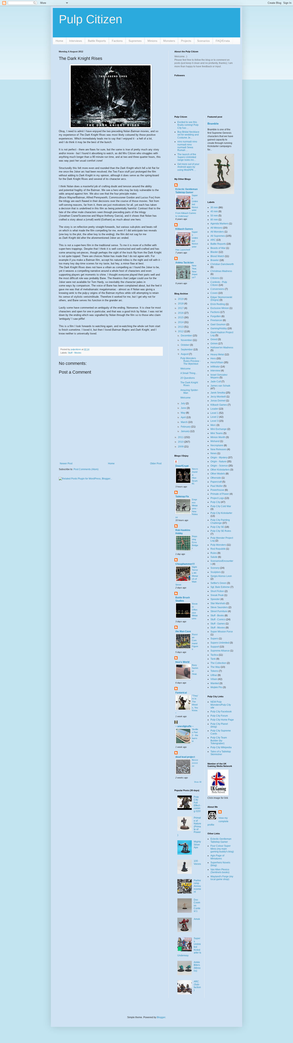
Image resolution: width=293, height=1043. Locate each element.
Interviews (75, 40)
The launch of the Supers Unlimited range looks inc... (186, 157)
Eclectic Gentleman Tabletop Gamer (220, 840)
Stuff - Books (217, 615)
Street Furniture (218, 611)
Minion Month (217, 437)
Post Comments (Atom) (86, 469)
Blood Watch (217, 256)
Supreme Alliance (220, 650)
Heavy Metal (217, 354)
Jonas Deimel (217, 400)
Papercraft (216, 481)
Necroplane (216, 445)
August (185, 354)
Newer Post (66, 463)
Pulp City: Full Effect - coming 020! (197, 804)
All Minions (216, 227)
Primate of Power (219, 494)
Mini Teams (216, 433)
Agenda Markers (219, 223)
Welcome (185, 368)
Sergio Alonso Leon (221, 576)
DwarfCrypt (182, 466)
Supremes (135, 40)
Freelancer (216, 320)
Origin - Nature (218, 461)
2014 (181, 322)
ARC (213, 240)
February (186, 426)
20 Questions (187, 378)
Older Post (155, 463)
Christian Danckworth (222, 264)
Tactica (214, 654)
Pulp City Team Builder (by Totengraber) (218, 740)
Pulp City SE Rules (220, 531)
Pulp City (215, 502)
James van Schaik (220, 385)
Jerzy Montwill (218, 396)
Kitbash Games (184, 229)
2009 (181, 446)
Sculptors (215, 572)
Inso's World (182, 662)
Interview (215, 370)
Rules (213, 553)
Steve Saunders (219, 607)
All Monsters (217, 231)
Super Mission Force (221, 631)
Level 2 (214, 417)
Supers (214, 638)
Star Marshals (217, 603)
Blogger (161, 1017)
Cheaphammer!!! (185, 564)
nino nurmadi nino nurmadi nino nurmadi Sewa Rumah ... (187, 146)
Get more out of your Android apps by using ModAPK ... (188, 167)
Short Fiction (217, 591)
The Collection (218, 663)
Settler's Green (218, 583)
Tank (213, 658)
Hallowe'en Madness (221, 347)
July (183, 403)
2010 (181, 441)
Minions (152, 40)
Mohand (214, 441)
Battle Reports (97, 40)
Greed (213, 339)
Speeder (215, 599)
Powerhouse (217, 490)
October (185, 345)
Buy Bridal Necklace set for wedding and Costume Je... (188, 134)
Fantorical (181, 692)
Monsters (169, 40)
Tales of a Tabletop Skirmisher (220, 753)
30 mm (214, 207)
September (187, 349)
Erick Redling (217, 304)
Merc (213, 425)
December (187, 335)
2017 (181, 308)
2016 (181, 313)
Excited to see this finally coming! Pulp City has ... (188, 125)
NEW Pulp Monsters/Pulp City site (220, 704)
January (185, 431)
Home (59, 40)
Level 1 (214, 413)
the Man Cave (183, 631)
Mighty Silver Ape (197, 844)
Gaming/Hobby (218, 328)
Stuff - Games (217, 623)
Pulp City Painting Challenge (220, 521)
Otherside (215, 477)
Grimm (214, 343)
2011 (181, 437)
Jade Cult (215, 381)
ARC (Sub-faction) (197, 985)
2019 (181, 299)
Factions (117, 40)
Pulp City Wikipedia (221, 747)
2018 (181, 303)
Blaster (214, 252)
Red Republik (217, 548)
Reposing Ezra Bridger (195, 542)
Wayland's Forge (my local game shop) (221, 878)
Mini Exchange (218, 429)
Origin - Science (219, 465)
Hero (213, 358)
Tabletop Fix (182, 496)
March (184, 422)
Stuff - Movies (74, 353)
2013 (181, 326)
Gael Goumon (218, 324)
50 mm (214, 215)
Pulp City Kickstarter (221, 513)
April (183, 417)
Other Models (217, 473)
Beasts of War (217, 248)
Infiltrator (215, 366)
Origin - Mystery (218, 457)
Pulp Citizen (90, 19)
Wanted (214, 683)
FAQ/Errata (223, 40)
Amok (197, 919)
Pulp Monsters (218, 544)
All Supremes (217, 236)
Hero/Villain (216, 362)
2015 (181, 317)
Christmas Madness (221, 271)
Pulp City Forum (219, 715)
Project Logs (217, 498)
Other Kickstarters (220, 469)
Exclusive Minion (219, 308)
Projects (186, 40)
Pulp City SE (217, 527)
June (184, 408)
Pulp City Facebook (221, 711)
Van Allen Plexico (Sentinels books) (219, 871)
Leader (214, 408)
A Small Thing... (188, 373)
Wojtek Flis (216, 687)
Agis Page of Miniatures (217, 857)
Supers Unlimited (219, 642)
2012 (181, 331)
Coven (214, 293)
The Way (215, 667)
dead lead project (185, 757)
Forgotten (215, 316)
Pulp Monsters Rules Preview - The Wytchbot (190, 361)
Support (214, 646)
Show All (197, 782)
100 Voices (197, 862)
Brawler (214, 260)
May (183, 412)
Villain (213, 679)
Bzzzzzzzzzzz (195, 763)
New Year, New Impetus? (194, 271)
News (213, 453)
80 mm (214, 219)
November (187, 340)
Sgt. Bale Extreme (220, 587)
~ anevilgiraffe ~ (184, 726)
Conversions (217, 289)
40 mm (214, 211)
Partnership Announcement (197, 886)
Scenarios (203, 40)
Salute (213, 557)
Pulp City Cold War (220, 506)
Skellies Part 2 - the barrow (195, 735)
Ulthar (213, 675)
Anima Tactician (184, 262)
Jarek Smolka (217, 392)
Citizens (214, 278)
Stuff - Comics (217, 619)
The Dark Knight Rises (189, 384)
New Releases (218, 449)
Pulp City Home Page (222, 719)
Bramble (213, 123)
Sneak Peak (217, 595)
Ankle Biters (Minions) (197, 966)
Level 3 (214, 421)
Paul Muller (216, 486)
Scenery (214, 568)
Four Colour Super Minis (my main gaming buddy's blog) (222, 848)
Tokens (214, 671)
